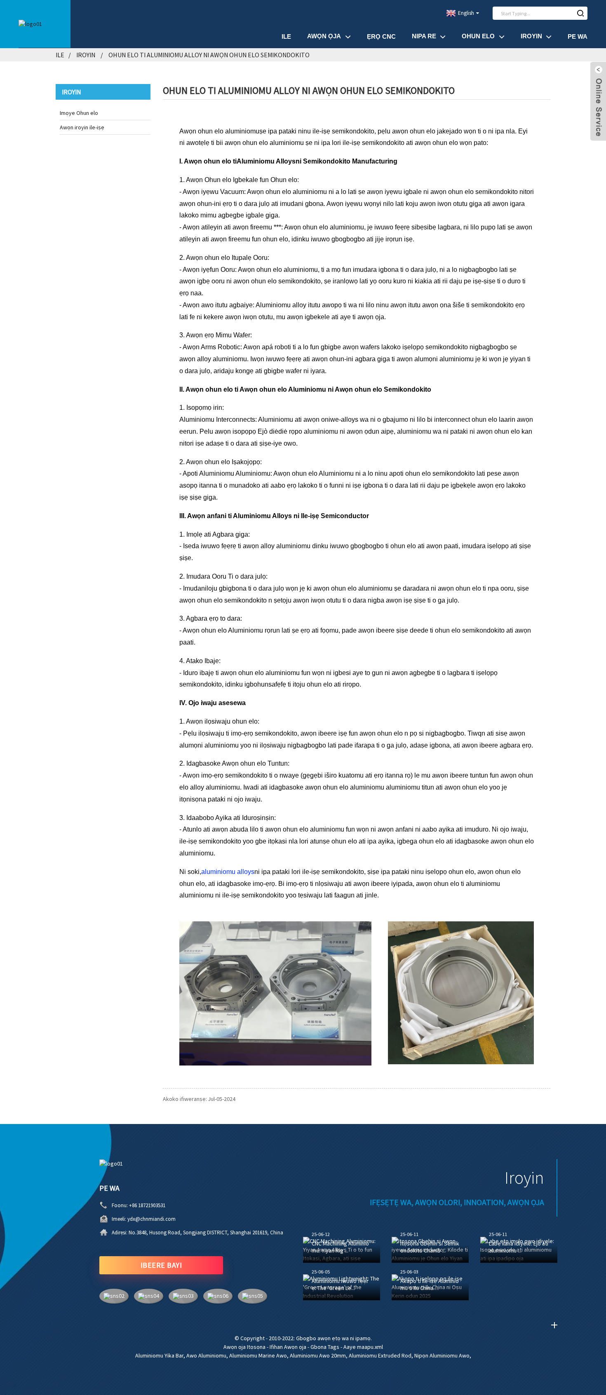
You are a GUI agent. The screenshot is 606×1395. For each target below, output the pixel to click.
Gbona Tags (324, 1347)
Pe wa (577, 36)
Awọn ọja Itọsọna (244, 1347)
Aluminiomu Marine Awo (258, 1355)
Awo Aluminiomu (206, 1355)
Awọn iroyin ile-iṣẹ (82, 127)
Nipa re (424, 36)
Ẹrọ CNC (381, 36)
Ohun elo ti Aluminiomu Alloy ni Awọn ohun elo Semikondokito (209, 55)
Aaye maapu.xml (363, 1347)
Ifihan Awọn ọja (288, 1347)
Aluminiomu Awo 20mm (318, 1355)
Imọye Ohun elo (79, 113)
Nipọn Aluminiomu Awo (442, 1355)
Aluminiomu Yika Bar (159, 1355)
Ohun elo (478, 36)
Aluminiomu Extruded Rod (380, 1355)
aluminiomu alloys (227, 871)
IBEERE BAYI (161, 1265)
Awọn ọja (324, 36)
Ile (286, 36)
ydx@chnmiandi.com (151, 1218)
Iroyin (531, 36)
